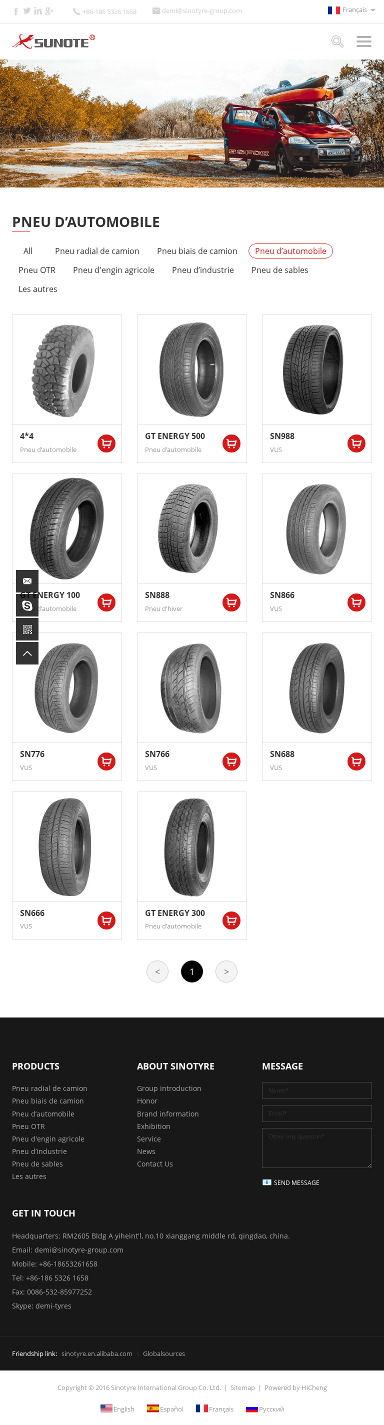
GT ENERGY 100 (50, 595)
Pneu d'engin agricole (113, 270)
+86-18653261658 (68, 1263)
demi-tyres (54, 1305)
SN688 (282, 754)
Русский (271, 1408)
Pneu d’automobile (290, 251)
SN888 (157, 595)
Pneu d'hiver (163, 608)
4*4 (27, 436)
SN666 (32, 913)
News (146, 1151)
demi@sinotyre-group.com (202, 11)
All (28, 251)
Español (172, 1408)
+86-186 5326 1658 (109, 11)
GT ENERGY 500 (175, 436)
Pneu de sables (280, 270)
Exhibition (153, 1126)
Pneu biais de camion (197, 251)
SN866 (282, 595)
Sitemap (242, 1387)
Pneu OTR (37, 270)
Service (149, 1139)
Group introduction (169, 1088)
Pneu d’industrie (203, 270)
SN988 (282, 436)
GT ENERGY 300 (175, 913)
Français (354, 9)
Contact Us (155, 1163)
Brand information (168, 1113)
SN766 (157, 754)
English (124, 1408)
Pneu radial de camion (97, 251)
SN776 (32, 754)
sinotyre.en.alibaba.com (97, 1353)
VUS (276, 449)
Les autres (38, 289)
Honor (147, 1101)
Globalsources (164, 1353)
